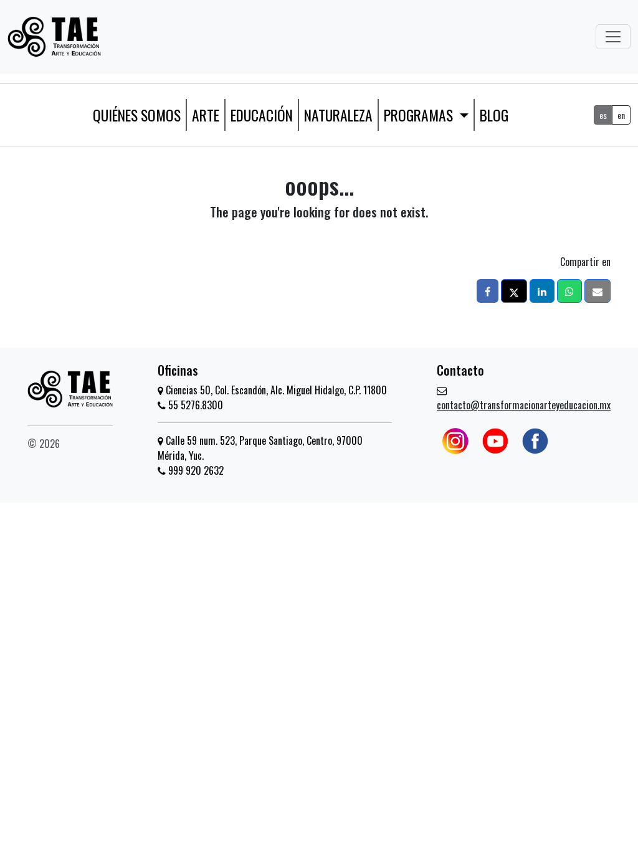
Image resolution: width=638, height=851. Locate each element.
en (621, 114)
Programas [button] (420, 115)
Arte (205, 115)
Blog (494, 115)
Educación (262, 115)
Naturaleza (338, 115)
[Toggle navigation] (613, 36)
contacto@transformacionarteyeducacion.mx (524, 404)
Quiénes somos (137, 115)
